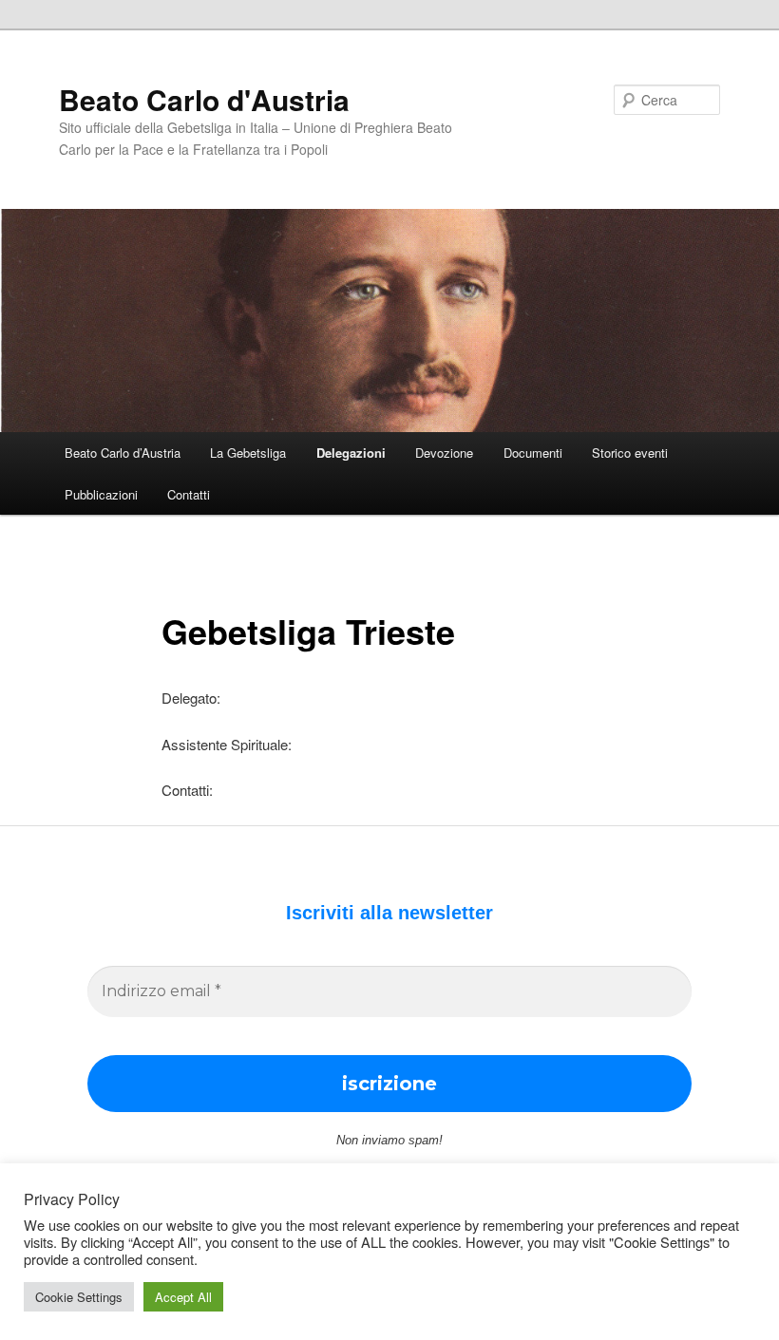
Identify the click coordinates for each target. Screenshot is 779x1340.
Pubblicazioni (101, 494)
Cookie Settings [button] (79, 1297)
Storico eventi (630, 453)
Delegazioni (351, 453)
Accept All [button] (183, 1297)
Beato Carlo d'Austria (204, 99)
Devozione (444, 453)
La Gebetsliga (248, 453)
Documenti (533, 453)
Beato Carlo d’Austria (122, 453)
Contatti (188, 494)
